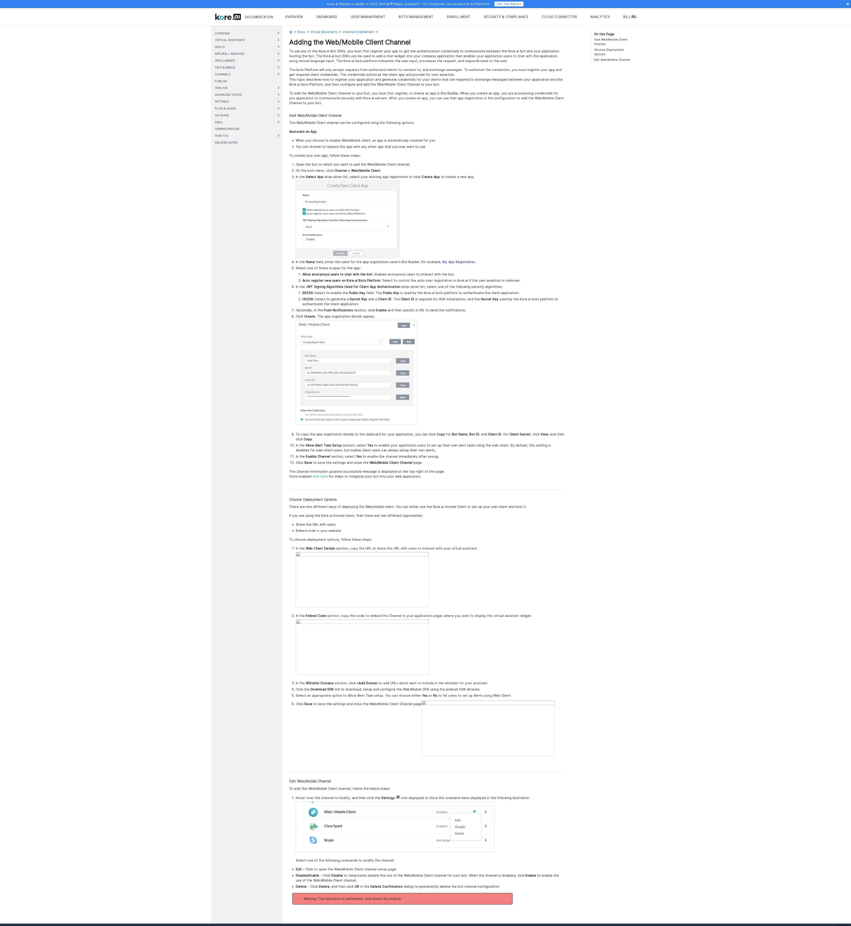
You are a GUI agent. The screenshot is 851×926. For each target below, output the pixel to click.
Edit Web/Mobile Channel (612, 59)
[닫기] (639, 17)
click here (320, 476)
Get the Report (509, 4)
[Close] (847, 4)
